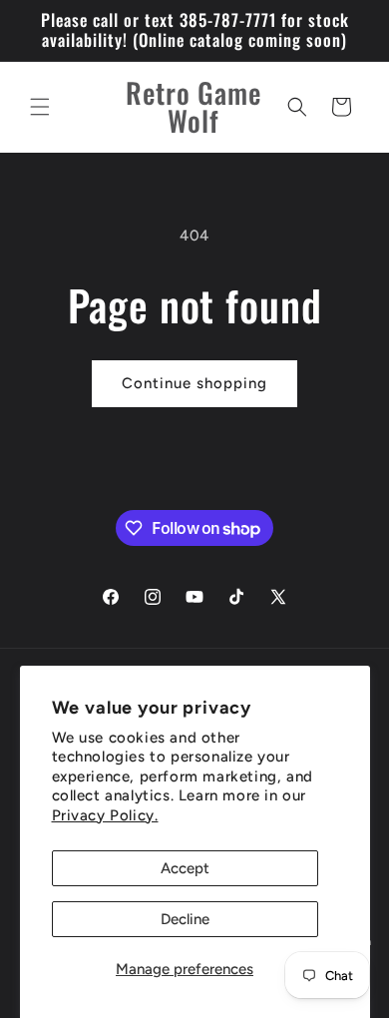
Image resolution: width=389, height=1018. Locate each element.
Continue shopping (194, 383)
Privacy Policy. (105, 815)
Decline (185, 919)
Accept (185, 868)
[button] (40, 107)
